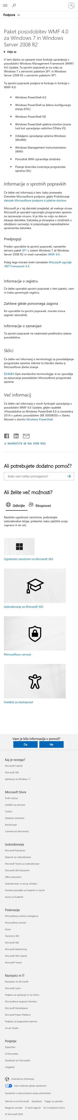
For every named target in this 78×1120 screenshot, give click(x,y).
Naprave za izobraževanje (18, 857)
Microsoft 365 (12, 772)
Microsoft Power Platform (18, 1014)
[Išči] (69, 476)
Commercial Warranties (17, 831)
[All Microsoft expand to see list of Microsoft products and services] (5, 6)
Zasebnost (37, 1101)
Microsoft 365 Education (17, 870)
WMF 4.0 (54, 254)
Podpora (9, 15)
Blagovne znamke (13, 1107)
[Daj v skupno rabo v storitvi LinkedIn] (14, 435)
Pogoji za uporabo (54, 1101)
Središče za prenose (15, 804)
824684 (9, 374)
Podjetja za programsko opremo (21, 1021)
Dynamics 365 (12, 935)
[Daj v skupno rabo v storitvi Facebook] (7, 435)
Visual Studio (11, 1028)
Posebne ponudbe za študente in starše (25, 890)
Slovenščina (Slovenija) (22, 1078)
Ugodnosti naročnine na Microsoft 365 (28, 559)
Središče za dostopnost (18, 702)
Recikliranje (11, 824)
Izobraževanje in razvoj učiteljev (21, 883)
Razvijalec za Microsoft (16, 981)
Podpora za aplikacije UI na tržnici (22, 994)
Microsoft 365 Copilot (16, 955)
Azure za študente (14, 896)
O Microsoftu (11, 1053)
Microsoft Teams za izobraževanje (22, 863)
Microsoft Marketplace (16, 1008)
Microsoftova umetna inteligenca (21, 915)
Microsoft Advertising (16, 949)
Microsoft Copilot (13, 765)
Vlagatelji (10, 1067)
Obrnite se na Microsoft (17, 1101)
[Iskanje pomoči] (14, 5)
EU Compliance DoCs (54, 1107)
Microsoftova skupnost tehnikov (21, 1001)
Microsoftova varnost (17, 654)
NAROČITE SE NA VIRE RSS (27, 443)
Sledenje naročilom (14, 818)
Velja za (11, 51)
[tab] (16, 506)
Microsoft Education (15, 850)
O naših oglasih (33, 1107)
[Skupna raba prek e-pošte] (24, 435)
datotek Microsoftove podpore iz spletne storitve (35, 200)
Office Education (13, 876)
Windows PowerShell (39, 419)
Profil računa (11, 798)
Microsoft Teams (13, 962)
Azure (8, 929)
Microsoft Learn (13, 988)
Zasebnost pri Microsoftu (17, 1060)
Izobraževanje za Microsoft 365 (23, 607)
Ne (51, 744)
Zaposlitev (10, 1047)
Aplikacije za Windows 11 (18, 779)
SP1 (24, 250)
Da (25, 744)
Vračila (8, 811)
